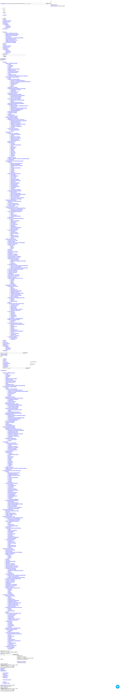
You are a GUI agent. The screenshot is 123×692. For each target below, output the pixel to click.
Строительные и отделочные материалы (14, 37)
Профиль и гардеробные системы (18, 124)
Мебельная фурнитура (15, 122)
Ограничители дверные (13, 71)
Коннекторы (13, 306)
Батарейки (13, 339)
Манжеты (13, 148)
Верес (12, 245)
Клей (12, 213)
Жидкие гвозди (14, 232)
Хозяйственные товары (11, 41)
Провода (13, 299)
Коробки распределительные (17, 293)
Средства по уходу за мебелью (17, 197)
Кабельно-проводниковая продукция (16, 297)
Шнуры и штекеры (15, 335)
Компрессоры (14, 106)
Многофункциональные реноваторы (16, 103)
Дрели (9, 78)
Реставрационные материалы (15, 190)
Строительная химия (13, 229)
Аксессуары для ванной (13, 133)
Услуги (4, 19)
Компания (3, 668)
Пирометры (13, 90)
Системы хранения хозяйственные (15, 268)
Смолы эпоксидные (15, 196)
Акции (4, 18)
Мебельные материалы (13, 128)
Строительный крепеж (16, 167)
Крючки (10, 249)
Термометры (11, 273)
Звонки (12, 327)
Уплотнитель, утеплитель (13, 274)
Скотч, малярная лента (13, 203)
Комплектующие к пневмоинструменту (19, 105)
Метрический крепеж (15, 164)
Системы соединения (15, 125)
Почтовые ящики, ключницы (14, 256)
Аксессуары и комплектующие (17, 99)
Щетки (12, 86)
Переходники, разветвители (17, 331)
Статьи (4, 681)
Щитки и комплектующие (14, 319)
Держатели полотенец (15, 134)
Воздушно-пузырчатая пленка (14, 201)
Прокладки (13, 152)
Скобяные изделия (12, 74)
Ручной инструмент (12, 112)
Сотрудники (8, 26)
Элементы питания (12, 336)
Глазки (9, 64)
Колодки (13, 328)
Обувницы (10, 252)
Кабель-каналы (14, 289)
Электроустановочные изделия (15, 322)
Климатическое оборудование (15, 94)
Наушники (13, 222)
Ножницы (13, 263)
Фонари (12, 317)
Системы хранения (12, 264)
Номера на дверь (12, 70)
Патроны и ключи (15, 82)
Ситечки (13, 188)
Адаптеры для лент (15, 304)
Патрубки (13, 151)
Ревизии (12, 153)
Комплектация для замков (13, 68)
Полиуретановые (14, 183)
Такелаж (12, 170)
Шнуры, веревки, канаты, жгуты (15, 278)
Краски (12, 247)
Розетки (12, 332)
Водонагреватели (12, 141)
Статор (12, 85)
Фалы (12, 281)
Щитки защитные (15, 228)
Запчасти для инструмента (14, 79)
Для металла (13, 178)
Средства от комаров (12, 270)
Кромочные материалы (13, 118)
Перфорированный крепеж (17, 165)
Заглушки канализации (16, 144)
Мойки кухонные (12, 157)
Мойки (12, 101)
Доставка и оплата (7, 20)
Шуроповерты (11, 114)
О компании (5, 24)
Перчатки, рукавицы (12, 254)
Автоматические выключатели (17, 324)
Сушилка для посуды (12, 271)
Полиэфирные (14, 185)
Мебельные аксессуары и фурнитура (16, 119)
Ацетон (12, 212)
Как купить (5, 342)
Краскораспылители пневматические (19, 108)
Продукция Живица (15, 186)
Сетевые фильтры (15, 333)
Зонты (12, 145)
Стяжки (12, 168)
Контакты (5, 28)
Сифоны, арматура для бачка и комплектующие (18, 158)
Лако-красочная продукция (14, 173)
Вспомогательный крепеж (16, 163)
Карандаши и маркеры (16, 193)
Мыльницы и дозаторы (16, 137)
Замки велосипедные (12, 243)
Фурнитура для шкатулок (16, 126)
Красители (13, 181)
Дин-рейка (13, 320)
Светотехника (11, 311)
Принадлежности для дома (14, 257)
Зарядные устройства (12, 87)
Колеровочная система (16, 180)
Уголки (12, 171)
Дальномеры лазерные (16, 89)
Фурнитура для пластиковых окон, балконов (18, 75)
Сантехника (8, 36)
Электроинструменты (13, 116)
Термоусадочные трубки (16, 295)
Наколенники (14, 221)
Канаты (12, 280)
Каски (12, 219)
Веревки (12, 279)
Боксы (12, 287)
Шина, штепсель (14, 296)
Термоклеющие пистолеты (16, 210)
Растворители (14, 214)
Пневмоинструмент (12, 104)
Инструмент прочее (12, 93)
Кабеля (12, 298)
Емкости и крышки (15, 179)
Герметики (13, 231)
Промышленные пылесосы (17, 102)
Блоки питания (14, 305)
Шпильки (13, 172)
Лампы (9, 302)
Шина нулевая (14, 301)
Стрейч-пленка (11, 205)
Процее (12, 237)
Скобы (12, 166)
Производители (6, 21)
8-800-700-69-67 (54, 5)
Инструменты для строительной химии (17, 208)
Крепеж (10, 162)
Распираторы (14, 226)
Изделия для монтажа (13, 286)
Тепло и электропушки (16, 97)
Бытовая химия (11, 241)
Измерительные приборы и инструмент (17, 88)
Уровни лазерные (14, 91)
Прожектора (13, 314)
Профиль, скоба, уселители (17, 309)
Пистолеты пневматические (17, 109)
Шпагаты (13, 283)
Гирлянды (13, 312)
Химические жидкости (16, 216)
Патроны (13, 313)
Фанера (12, 131)
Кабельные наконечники (16, 290)
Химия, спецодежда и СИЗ (11, 40)
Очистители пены (15, 236)
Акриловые (13, 174)
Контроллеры (14, 308)
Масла (12, 248)
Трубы (12, 156)
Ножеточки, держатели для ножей (18, 260)
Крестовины (13, 147)
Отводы (12, 150)
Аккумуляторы (14, 337)
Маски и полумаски (15, 220)
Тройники (13, 155)
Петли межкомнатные (13, 72)
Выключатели (14, 326)
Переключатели (14, 329)
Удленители (13, 334)
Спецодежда (11, 217)
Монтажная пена (14, 235)
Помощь (2, 669)
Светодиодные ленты (15, 310)
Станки (9, 113)
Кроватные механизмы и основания (19, 120)
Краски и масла (12, 244)
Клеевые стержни (15, 233)
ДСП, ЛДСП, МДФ (15, 129)
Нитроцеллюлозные (15, 182)
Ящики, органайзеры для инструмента (19, 267)
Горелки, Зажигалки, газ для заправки (16, 242)
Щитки (12, 321)
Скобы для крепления (15, 294)
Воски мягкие (14, 191)
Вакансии (8, 27)
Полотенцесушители (15, 140)
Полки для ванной (15, 139)
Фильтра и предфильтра (16, 227)
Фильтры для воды (12, 277)
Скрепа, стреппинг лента (13, 204)
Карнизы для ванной (15, 136)
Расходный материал (12, 111)
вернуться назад (22, 662)
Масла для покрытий (15, 195)
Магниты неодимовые (13, 251)
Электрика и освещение (11, 42)
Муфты (12, 149)
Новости (7, 25)
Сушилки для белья (12, 272)
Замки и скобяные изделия (11, 33)
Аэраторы (13, 143)
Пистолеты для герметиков (17, 209)
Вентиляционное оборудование (18, 95)
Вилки (12, 325)
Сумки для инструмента (16, 266)
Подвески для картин (13, 255)
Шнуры (12, 282)
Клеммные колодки (15, 291)
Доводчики (10, 65)
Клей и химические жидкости (15, 211)
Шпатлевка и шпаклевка (16, 198)
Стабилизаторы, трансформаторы (15, 318)
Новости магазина (6, 653)
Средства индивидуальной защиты (16, 218)
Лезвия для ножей (15, 259)
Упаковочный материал (11, 38)
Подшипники (14, 83)
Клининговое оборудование (14, 98)
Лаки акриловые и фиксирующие (18, 194)
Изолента (13, 288)
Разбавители (13, 187)
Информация (3, 670)
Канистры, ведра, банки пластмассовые (19, 265)
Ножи (12, 262)
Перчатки (13, 225)
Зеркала (12, 135)
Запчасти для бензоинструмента (18, 80)
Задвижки (10, 66)
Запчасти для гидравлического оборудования (20, 81)
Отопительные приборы (16, 96)
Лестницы (10, 250)
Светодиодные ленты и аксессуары (16, 303)
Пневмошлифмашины (15, 110)
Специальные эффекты (16, 189)
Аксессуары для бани (13, 240)
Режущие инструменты (13, 258)
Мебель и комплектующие (11, 35)
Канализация (11, 142)
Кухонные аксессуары (15, 121)
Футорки (13, 127)
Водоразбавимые (14, 175)
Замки (9, 67)
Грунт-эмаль (13, 176)
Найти (5, 56)
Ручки (9, 73)
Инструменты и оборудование (12, 34)
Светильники (14, 316)
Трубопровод (11, 159)
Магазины (5, 22)
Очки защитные (14, 224)
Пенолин (10, 202)
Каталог (5, 15)
